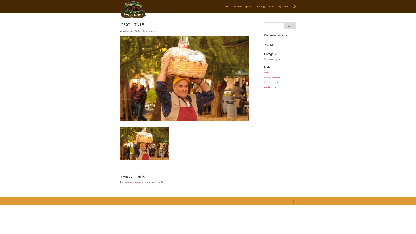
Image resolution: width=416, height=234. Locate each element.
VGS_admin (128, 30)
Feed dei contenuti (272, 77)
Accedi (267, 72)
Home (227, 6)
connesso (135, 181)
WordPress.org (270, 87)
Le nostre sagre (241, 6)
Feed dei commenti (272, 82)
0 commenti (151, 30)
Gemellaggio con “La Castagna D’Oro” (272, 6)
